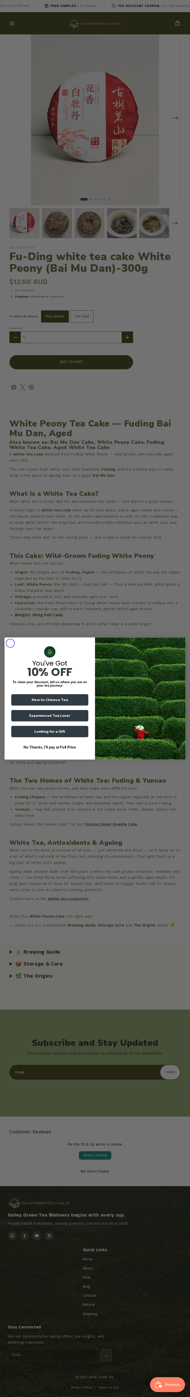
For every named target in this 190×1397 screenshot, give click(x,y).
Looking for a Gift (49, 731)
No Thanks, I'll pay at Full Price (50, 747)
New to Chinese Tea (50, 699)
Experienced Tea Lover (49, 715)
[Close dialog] (10, 643)
